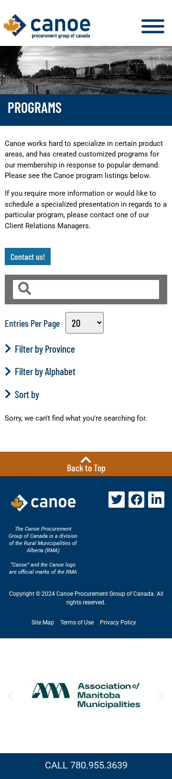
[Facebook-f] (137, 499)
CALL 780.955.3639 (86, 765)
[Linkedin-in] (156, 499)
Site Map (43, 622)
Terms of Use (77, 622)
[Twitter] (116, 499)
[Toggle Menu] (152, 26)
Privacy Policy (118, 622)
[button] (11, 696)
